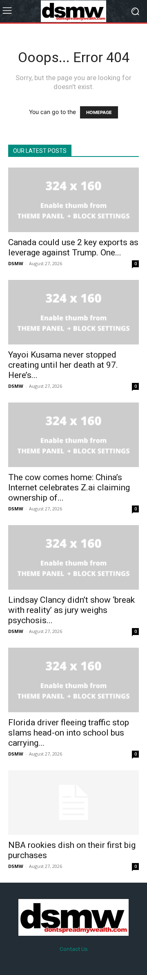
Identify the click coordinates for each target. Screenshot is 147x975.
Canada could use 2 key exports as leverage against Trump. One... (73, 247)
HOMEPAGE (99, 112)
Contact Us (74, 949)
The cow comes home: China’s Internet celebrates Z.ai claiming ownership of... (69, 487)
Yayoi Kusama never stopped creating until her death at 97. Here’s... (63, 365)
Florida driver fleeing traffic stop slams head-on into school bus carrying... (68, 733)
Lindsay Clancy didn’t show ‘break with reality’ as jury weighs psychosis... (71, 610)
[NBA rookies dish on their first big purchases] (73, 802)
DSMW (15, 263)
